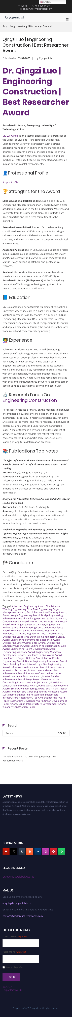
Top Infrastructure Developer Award (23, 700)
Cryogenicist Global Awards (18, 876)
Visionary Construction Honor (19, 706)
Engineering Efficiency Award (27, 630)
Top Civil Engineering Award (49, 697)
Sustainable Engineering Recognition (23, 694)
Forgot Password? (12, 989)
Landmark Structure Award (26, 676)
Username (15, 936)
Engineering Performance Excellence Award (35, 639)
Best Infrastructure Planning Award (46, 612)
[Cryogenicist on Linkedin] (37, 851)
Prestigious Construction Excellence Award (33, 684)
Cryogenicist (14, 17)
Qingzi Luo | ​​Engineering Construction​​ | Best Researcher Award (35, 45)
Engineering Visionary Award (19, 652)
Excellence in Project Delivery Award (23, 658)
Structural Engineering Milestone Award (44, 691)
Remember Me (13, 967)
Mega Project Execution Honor (43, 679)
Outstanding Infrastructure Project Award (26, 682)
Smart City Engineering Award (28, 688)
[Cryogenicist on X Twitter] (13, 851)
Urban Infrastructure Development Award (41, 703)
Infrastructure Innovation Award (29, 667)
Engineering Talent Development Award (33, 648)
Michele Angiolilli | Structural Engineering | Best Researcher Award (30, 758)
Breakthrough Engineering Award (21, 615)
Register (7, 986)
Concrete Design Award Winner (20, 621)
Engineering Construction (30, 400)
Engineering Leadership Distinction (22, 636)
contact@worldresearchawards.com (23, 915)
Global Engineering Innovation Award (46, 661)
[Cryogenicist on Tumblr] (21, 851)
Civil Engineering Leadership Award (46, 618)
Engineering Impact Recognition (44, 633)
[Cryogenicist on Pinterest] (53, 851)
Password (14, 952)
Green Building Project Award (19, 664)
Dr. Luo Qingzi (10, 135)
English (47, 2)
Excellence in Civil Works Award (44, 655)
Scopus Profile (10, 182)
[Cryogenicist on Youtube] (6, 851)
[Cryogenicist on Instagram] (45, 851)
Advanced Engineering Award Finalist (33, 606)
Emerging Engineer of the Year (28, 624)
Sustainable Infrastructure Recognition (30, 696)
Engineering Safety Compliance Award (24, 642)
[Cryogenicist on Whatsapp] (61, 851)
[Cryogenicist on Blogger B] (29, 851)
